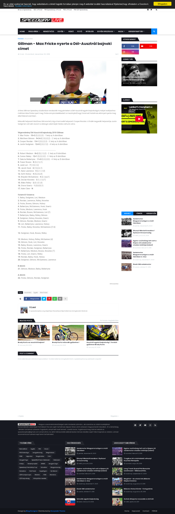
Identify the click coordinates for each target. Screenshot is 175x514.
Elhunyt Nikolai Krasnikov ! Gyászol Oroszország (136, 78)
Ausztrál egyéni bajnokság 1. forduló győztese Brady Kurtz (102, 343)
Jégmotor (29, 456)
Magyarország (55, 467)
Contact (146, 511)
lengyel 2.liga (53, 464)
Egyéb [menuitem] (60, 31)
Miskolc (37, 475)
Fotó (49, 456)
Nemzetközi (23, 449)
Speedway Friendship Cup (28, 467)
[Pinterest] (49, 299)
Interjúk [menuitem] (90, 31)
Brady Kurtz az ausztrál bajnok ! (31, 342)
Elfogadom (162, 3)
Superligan (43, 471)
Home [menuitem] (22, 31)
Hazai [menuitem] (120, 31)
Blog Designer (32, 511)
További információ (23, 5)
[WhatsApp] (54, 299)
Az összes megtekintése (109, 320)
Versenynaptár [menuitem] (135, 31)
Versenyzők (151, 213)
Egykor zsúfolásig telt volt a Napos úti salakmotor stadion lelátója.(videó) (144, 243)
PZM (44, 475)
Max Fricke (43, 292)
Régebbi (114, 416)
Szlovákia (44, 467)
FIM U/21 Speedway (81, 10)
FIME (20, 456)
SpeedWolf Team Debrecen (41, 460)
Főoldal (20, 39)
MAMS (43, 464)
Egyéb (36, 292)
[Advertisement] (139, 173)
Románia (53, 475)
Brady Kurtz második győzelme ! (65, 342)
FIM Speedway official (52, 10)
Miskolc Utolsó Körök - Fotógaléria (138, 489)
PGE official (67, 10)
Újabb (21, 416)
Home (127, 511)
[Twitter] (44, 299)
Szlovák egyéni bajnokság (88, 499)
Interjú (21, 464)
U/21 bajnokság (24, 478)
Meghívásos (50, 453)
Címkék (139, 213)
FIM (39, 449)
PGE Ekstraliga (24, 453)
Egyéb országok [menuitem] (105, 31)
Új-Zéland (54, 471)
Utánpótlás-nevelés (39, 478)
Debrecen (56, 460)
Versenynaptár (32, 464)
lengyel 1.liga (23, 460)
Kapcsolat (136, 511)
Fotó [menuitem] (79, 31)
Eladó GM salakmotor (142, 264)
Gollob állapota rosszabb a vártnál (139, 499)
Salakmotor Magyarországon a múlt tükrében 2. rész (143, 254)
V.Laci (32, 307)
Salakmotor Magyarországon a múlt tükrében (143, 221)
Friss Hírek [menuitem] (33, 31)
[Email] (60, 299)
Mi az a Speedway (24, 10)
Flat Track (32, 471)
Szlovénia (22, 471)
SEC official (38, 10)
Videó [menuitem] (71, 31)
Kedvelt (127, 213)
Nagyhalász (40, 456)
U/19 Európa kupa (25, 475)
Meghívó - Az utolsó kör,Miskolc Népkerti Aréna (137, 480)
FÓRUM (154, 511)
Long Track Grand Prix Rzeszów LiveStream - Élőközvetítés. (137, 470)
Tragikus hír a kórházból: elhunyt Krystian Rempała (138, 459)
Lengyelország (37, 453)
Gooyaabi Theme (57, 511)
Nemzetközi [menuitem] (48, 31)
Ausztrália (29, 39)
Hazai (46, 449)
